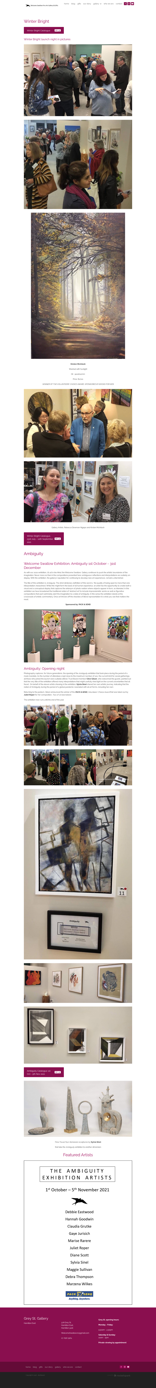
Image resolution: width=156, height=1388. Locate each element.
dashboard (41, 1375)
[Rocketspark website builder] (118, 1375)
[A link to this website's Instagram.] (128, 3)
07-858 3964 (66, 1338)
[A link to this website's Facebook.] (125, 3)
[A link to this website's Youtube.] (132, 3)
